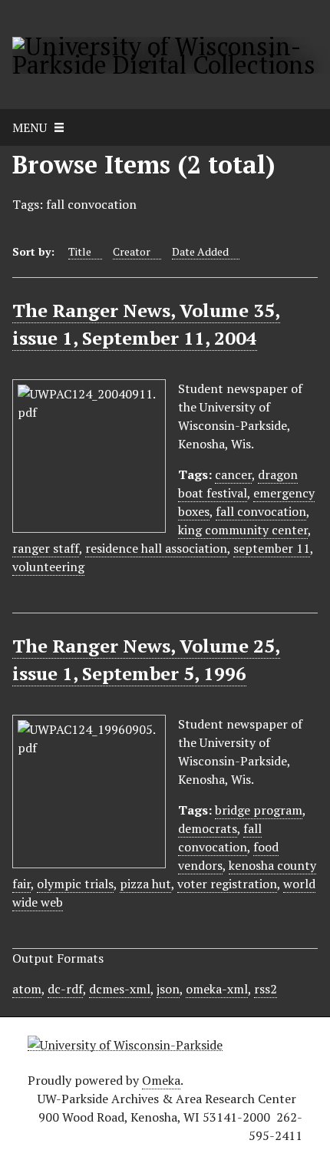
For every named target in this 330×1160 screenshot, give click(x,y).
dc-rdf (65, 988)
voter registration (227, 883)
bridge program (258, 809)
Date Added (200, 251)
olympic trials (75, 883)
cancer (233, 474)
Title (79, 251)
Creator (131, 251)
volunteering (48, 566)
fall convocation (261, 511)
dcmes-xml (119, 988)
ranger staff (45, 548)
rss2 (265, 988)
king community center (243, 529)
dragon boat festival (238, 483)
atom (26, 988)
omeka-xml (217, 988)
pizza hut (145, 883)
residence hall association (156, 548)
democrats (207, 828)
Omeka (161, 1080)
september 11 (271, 548)
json (168, 988)
